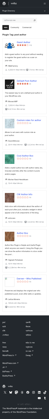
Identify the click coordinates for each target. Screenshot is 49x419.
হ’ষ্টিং (3, 331)
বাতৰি (4, 326)
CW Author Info (24, 194)
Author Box (22, 233)
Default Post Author (27, 81)
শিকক (4, 343)
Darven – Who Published (29, 278)
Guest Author (23, 42)
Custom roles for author (29, 120)
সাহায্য (4, 347)
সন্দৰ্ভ (3, 322)
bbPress (7, 371)
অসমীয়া (10, 386)
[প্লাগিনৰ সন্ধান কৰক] (34, 20)
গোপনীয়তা (5, 335)
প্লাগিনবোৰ (29, 331)
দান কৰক (30, 351)
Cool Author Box (25, 155)
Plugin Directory (8, 11)
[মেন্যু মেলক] (45, 3)
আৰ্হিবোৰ (28, 335)
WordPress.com (10, 363)
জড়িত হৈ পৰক (30, 343)
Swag (29, 355)
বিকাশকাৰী (5, 351)
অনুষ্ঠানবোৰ (29, 347)
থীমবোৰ (28, 326)
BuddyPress (8, 376)
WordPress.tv (9, 355)
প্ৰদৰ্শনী (28, 322)
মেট (4, 367)
